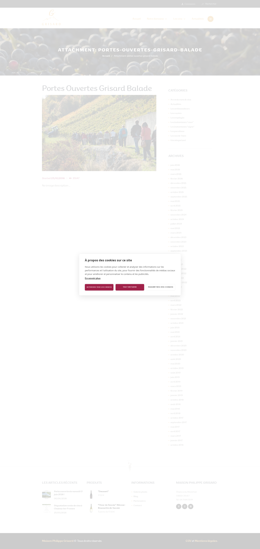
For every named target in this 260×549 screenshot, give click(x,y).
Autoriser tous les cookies (99, 287)
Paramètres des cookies (160, 287)
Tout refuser (130, 287)
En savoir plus (93, 278)
